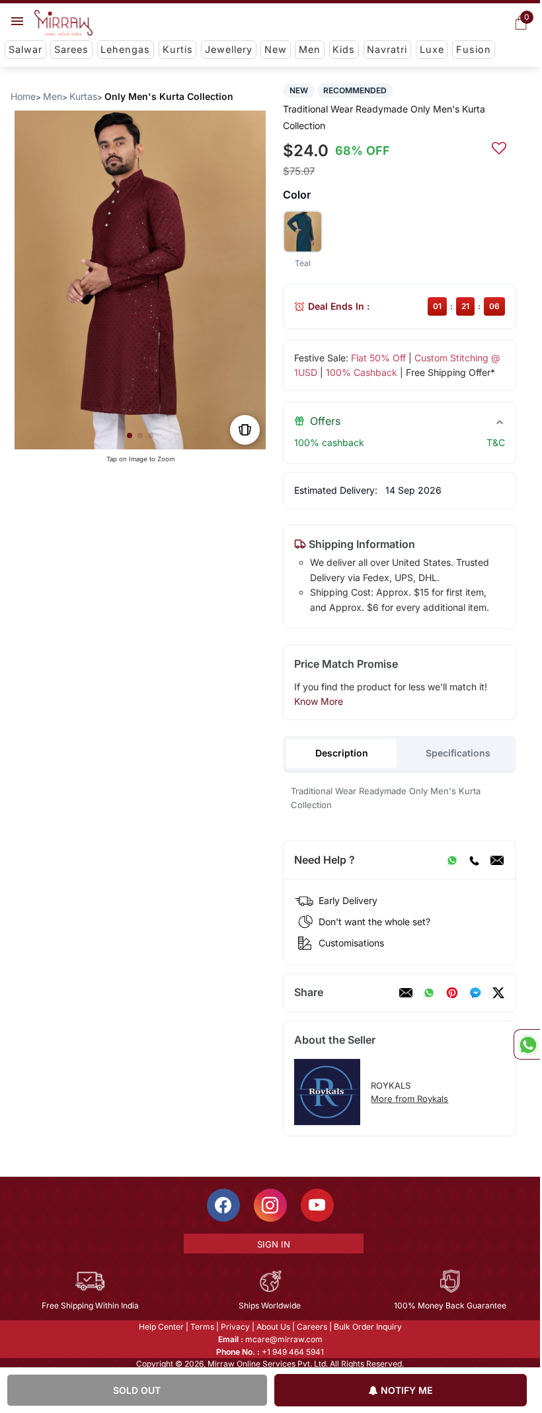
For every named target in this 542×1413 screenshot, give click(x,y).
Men (310, 49)
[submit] (499, 146)
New (275, 49)
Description (341, 752)
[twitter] (498, 992)
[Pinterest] (452, 992)
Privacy (235, 1327)
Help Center (161, 1327)
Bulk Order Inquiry (368, 1327)
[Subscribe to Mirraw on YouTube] (317, 1205)
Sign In (273, 1244)
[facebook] (475, 992)
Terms (202, 1327)
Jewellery (228, 49)
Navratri (387, 49)
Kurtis (178, 49)
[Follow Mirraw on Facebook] (223, 1205)
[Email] (497, 860)
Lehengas (125, 49)
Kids (343, 49)
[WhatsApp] (452, 860)
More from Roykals (409, 1098)
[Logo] (63, 23)
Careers (312, 1327)
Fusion (473, 49)
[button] (129, 435)
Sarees (71, 49)
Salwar (25, 49)
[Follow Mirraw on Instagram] (270, 1205)
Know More (318, 701)
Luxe (432, 49)
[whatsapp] (429, 992)
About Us (273, 1327)
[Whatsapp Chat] (527, 1044)
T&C (495, 442)
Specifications (458, 752)
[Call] (474, 860)
